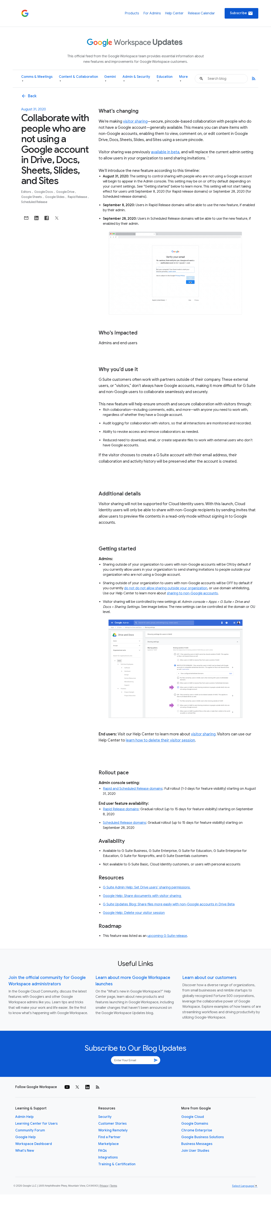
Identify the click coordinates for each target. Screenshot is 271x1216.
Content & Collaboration (78, 78)
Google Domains (194, 1123)
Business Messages (196, 1144)
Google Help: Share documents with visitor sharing (142, 896)
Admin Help (24, 1117)
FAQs (102, 1151)
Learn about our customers (209, 977)
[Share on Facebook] (46, 218)
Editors (26, 192)
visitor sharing (135, 121)
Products (132, 13)
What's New (24, 1151)
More (183, 78)
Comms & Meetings (37, 78)
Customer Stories (112, 1123)
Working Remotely (113, 1130)
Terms (113, 1185)
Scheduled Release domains (124, 823)
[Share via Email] (26, 218)
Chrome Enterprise (196, 1130)
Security (105, 1117)
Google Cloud (192, 1117)
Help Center (174, 13)
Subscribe (241, 13)
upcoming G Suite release (167, 936)
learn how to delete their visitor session (160, 740)
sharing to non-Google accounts (192, 593)
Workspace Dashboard (33, 1144)
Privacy (104, 1185)
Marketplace (108, 1144)
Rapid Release (78, 197)
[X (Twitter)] (77, 1087)
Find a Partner (109, 1137)
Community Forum (30, 1130)
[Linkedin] (87, 1087)
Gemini (110, 78)
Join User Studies (195, 1151)
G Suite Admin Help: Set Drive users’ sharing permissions (147, 887)
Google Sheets (32, 197)
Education (165, 78)
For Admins (152, 13)
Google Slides (55, 197)
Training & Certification (117, 1164)
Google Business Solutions (202, 1137)
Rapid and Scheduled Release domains (133, 789)
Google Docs (44, 192)
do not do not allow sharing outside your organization (165, 588)
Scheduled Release (34, 202)
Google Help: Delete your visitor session (134, 913)
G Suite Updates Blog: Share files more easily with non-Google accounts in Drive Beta (169, 904)
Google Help (25, 1137)
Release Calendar (201, 13)
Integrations (108, 1157)
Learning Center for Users (36, 1123)
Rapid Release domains (121, 809)
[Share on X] (57, 218)
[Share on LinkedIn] (36, 218)
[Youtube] (67, 1087)
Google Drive (65, 192)
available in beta (165, 152)
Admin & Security (136, 78)
